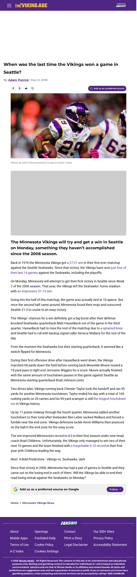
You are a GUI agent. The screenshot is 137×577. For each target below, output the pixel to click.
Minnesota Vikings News (38, 503)
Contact (69, 531)
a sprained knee (111, 328)
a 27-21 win (75, 263)
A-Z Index (17, 551)
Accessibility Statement (110, 545)
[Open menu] (9, 5)
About (14, 531)
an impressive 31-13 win (34, 291)
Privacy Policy (103, 538)
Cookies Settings (47, 551)
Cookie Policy (44, 545)
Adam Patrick (18, 80)
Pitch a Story (73, 538)
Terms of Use (19, 545)
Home (15, 503)
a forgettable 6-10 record (88, 446)
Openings (41, 531)
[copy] (32, 88)
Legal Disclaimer (76, 545)
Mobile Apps (19, 538)
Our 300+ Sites (103, 531)
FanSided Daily (45, 538)
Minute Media (26, 560)
